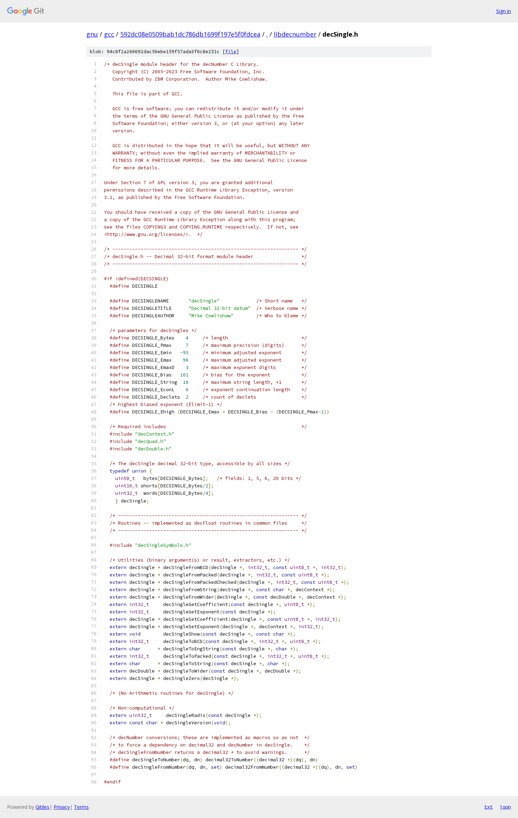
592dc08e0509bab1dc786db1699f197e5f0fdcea (190, 34)
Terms (81, 807)
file (230, 52)
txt (488, 807)
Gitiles (42, 807)
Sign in (503, 11)
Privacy (62, 807)
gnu (92, 34)
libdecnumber (295, 34)
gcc (109, 34)
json (505, 807)
